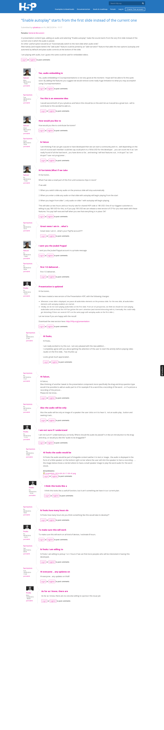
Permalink (26, 86)
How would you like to (50, 120)
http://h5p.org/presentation (77, 321)
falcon (26, 78)
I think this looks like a (55, 486)
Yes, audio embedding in (51, 73)
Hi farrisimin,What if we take (53, 170)
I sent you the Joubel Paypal (53, 245)
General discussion (36, 33)
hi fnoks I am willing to (51, 549)
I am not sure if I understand (53, 430)
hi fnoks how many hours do (54, 510)
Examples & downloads (64, 9)
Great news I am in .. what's (54, 226)
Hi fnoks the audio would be (57, 452)
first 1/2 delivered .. (50, 267)
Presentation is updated (51, 286)
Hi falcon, (45, 376)
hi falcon (44, 142)
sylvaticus (37, 27)
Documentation (83, 9)
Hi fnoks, (47, 336)
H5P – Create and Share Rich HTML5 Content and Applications (28, 6)
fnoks (25, 288)
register (32, 60)
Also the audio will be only (53, 407)
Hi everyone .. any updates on (55, 571)
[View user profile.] (27, 75)
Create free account (135, 9)
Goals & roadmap (100, 9)
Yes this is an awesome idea (54, 98)
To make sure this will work (52, 529)
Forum (113, 9)
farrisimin (27, 95)
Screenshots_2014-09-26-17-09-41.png (60, 473)
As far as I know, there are (54, 591)
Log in (121, 9)
